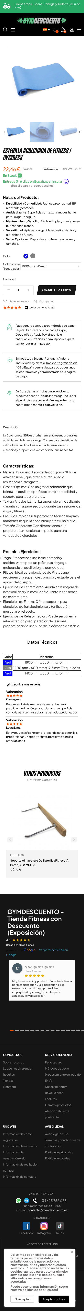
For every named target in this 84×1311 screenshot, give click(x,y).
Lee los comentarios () (39, 307)
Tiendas (8, 1080)
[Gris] (32, 256)
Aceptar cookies (54, 1299)
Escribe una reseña (23, 684)
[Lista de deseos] (55, 30)
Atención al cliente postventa (57, 1114)
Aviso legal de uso (57, 1134)
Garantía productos (58, 1105)
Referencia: (51, 169)
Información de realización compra (20, 1167)
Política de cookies (57, 1158)
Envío (48, 1080)
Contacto (9, 1086)
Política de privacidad (59, 1152)
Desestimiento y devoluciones (56, 1089)
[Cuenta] (72, 29)
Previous (4, 132)
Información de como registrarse (17, 1137)
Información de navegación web (14, 1155)
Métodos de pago (57, 1068)
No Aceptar (22, 1299)
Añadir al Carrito (56, 290)
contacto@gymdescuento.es (47, 1210)
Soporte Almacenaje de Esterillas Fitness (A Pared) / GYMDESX (39, 863)
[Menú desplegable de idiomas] (46, 29)
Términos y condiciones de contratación (62, 1143)
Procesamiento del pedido (63, 1074)
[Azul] (25, 256)
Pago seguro (53, 1062)
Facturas (51, 1099)
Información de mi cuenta (20, 1146)
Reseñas (9, 1074)
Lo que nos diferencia (17, 1068)
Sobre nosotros (13, 1062)
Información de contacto (19, 1176)
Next (80, 132)
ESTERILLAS (17, 854)
